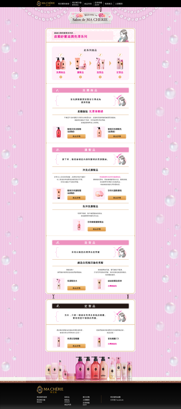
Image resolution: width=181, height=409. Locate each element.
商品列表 (67, 404)
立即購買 (86, 400)
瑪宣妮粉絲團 (115, 397)
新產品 (66, 397)
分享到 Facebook (116, 400)
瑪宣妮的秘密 (63, 4)
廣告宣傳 (86, 397)
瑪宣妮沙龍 (41, 401)
